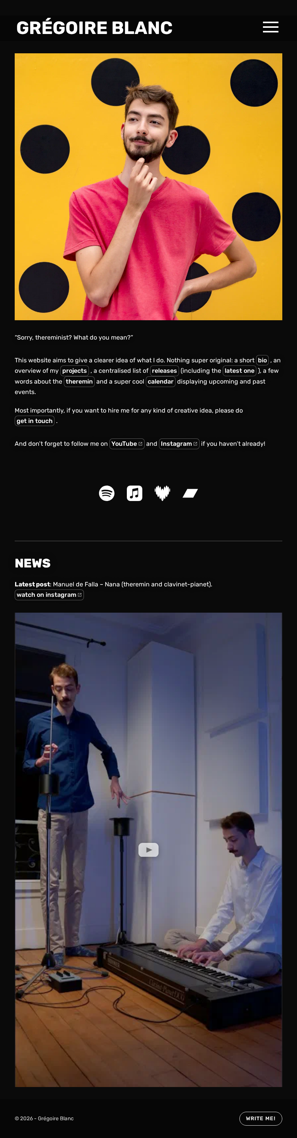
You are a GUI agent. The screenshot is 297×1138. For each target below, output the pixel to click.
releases (164, 370)
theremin (79, 381)
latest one (239, 370)
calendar (161, 381)
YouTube (124, 443)
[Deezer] (162, 493)
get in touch (35, 421)
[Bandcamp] (190, 493)
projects (74, 370)
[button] (270, 27)
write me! (261, 1118)
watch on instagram (46, 594)
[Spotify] (106, 493)
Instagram (176, 443)
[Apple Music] (134, 493)
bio (262, 360)
